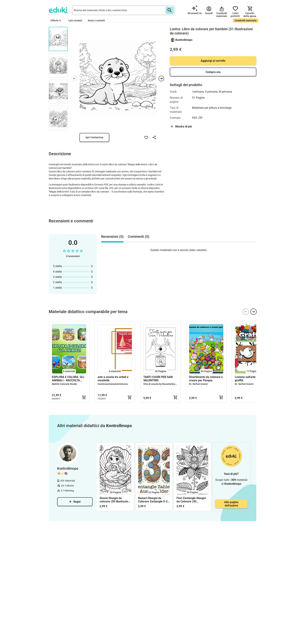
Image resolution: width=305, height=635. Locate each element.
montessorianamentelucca (113, 384)
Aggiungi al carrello (213, 60)
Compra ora (213, 72)
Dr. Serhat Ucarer (198, 384)
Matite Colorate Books (64, 384)
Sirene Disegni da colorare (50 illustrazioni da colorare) (115, 499)
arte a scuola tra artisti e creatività (113, 378)
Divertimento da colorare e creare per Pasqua (206, 378)
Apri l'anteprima (94, 137)
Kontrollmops (183, 40)
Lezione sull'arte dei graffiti (247, 378)
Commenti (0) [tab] (138, 236)
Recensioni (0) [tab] (112, 236)
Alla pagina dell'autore (231, 503)
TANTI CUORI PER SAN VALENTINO (158, 378)
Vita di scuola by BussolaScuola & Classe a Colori (170, 384)
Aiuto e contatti (96, 20)
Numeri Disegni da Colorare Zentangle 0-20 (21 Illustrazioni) (153, 499)
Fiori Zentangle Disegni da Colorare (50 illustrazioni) (191, 499)
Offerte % (55, 20)
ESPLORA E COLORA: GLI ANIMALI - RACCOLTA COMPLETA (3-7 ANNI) (68, 378)
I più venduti (75, 20)
